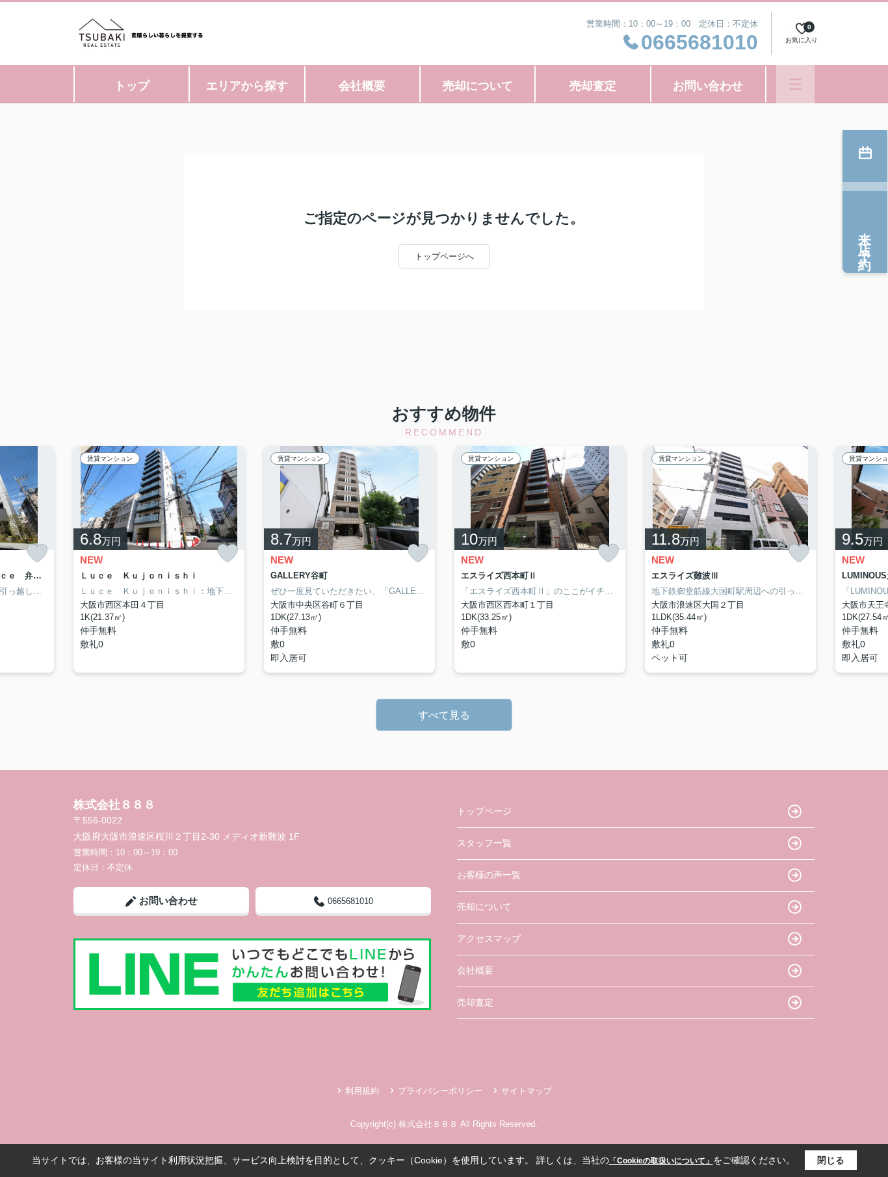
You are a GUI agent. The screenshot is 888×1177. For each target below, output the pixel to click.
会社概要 (362, 85)
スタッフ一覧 (484, 843)
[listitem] (159, 559)
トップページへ (444, 256)
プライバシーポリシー (440, 1091)
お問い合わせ (708, 85)
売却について (478, 85)
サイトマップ (526, 1091)
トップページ (484, 811)
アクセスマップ (489, 938)
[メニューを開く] (795, 84)
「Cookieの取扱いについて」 (661, 1160)
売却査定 (592, 85)
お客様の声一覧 (489, 875)
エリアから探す (247, 85)
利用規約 (362, 1091)
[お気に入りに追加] (37, 553)
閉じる (830, 1160)
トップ (132, 85)
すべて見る (444, 715)
